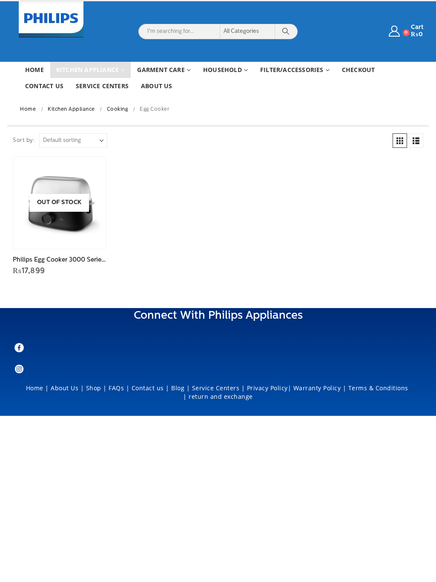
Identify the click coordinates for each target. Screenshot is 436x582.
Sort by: (23, 140)
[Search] (286, 31)
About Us (64, 388)
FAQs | (119, 388)
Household (222, 70)
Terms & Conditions (379, 388)
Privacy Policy (267, 388)
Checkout (358, 70)
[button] (400, 140)
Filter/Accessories (292, 70)
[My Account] (394, 31)
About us (156, 86)
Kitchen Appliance (87, 70)
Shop (93, 388)
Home (34, 70)
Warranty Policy (317, 388)
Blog (177, 388)
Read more (91, 171)
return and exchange (221, 396)
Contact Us (44, 86)
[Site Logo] (51, 19)
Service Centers (102, 86)
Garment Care (160, 70)
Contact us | (150, 388)
